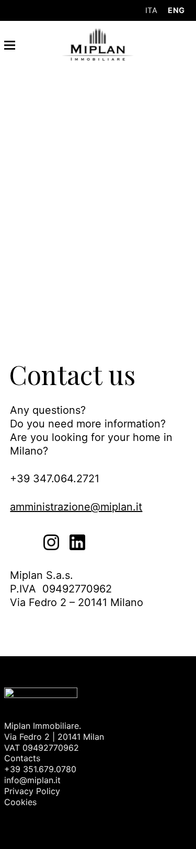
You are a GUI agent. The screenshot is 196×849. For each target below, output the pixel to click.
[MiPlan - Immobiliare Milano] (98, 43)
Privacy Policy (32, 791)
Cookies (20, 802)
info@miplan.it (32, 780)
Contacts (22, 758)
